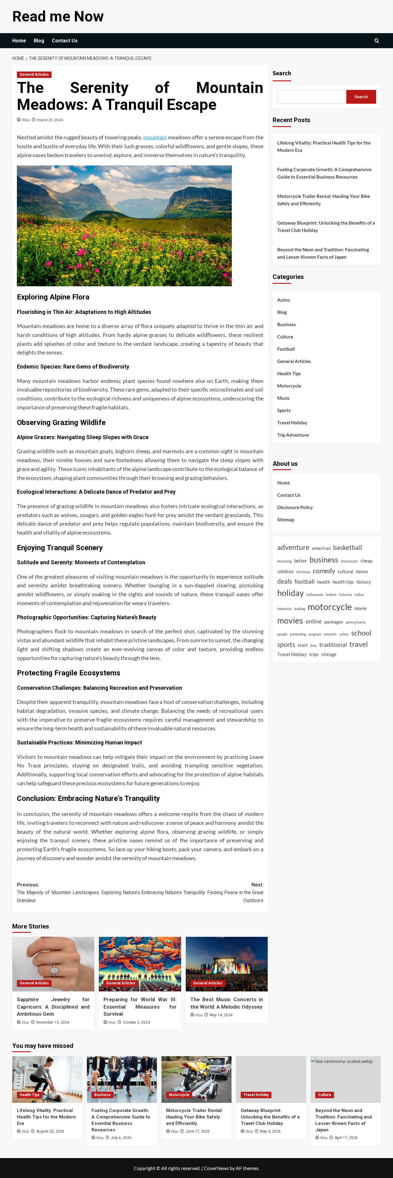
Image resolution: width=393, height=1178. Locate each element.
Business (286, 324)
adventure (293, 547)
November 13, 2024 (52, 1022)
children (285, 571)
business (323, 559)
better (300, 560)
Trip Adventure (293, 435)
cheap (366, 560)
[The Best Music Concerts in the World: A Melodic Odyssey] (227, 964)
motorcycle (330, 606)
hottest (331, 595)
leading (299, 609)
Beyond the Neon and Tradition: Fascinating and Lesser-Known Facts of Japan (323, 253)
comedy (324, 571)
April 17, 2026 (346, 1138)
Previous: (78, 892)
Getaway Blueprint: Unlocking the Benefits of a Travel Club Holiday (326, 226)
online (313, 621)
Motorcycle (289, 385)
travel (358, 644)
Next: (202, 892)
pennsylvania (356, 622)
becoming (284, 561)
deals (284, 581)
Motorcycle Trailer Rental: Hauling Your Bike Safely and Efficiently (323, 199)
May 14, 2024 (221, 1015)
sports (286, 644)
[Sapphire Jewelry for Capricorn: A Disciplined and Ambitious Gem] (53, 964)
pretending (298, 634)
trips (314, 654)
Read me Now (58, 16)
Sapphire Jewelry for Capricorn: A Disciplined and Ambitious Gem (53, 1006)
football (304, 581)
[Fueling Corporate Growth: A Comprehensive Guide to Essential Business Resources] (122, 1079)
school (361, 632)
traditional (333, 644)
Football (286, 349)
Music (283, 398)
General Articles (34, 74)
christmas (303, 572)
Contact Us (65, 41)
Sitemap (285, 519)
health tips (343, 582)
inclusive (345, 595)
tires (313, 645)
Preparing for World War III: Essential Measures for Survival (139, 1006)
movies (290, 620)
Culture (285, 336)
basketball (347, 547)
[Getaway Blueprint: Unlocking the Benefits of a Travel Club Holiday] (271, 1079)
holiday (290, 593)
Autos (283, 300)
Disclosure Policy (295, 507)
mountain (155, 137)
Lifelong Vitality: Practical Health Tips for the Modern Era (324, 146)
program (315, 634)
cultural (345, 571)
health (323, 582)
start (303, 645)
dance (362, 571)
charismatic (349, 561)
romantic (330, 634)
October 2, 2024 (136, 1022)
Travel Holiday (292, 422)
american (321, 548)
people (282, 634)
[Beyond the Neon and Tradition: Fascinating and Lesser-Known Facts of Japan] (346, 1079)
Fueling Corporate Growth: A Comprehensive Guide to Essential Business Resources (324, 173)
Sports (284, 410)
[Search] (377, 40)
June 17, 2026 (197, 1131)
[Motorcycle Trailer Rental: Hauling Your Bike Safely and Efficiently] (196, 1079)
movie (360, 608)
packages (333, 621)
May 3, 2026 (270, 1131)
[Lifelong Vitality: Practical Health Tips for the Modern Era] (47, 1079)
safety (344, 634)
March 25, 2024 (50, 120)
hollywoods (314, 595)
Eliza (26, 120)
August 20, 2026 (50, 1131)
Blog (39, 41)
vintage (329, 654)
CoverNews (216, 1168)
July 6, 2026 (121, 1138)
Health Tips (289, 373)
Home (19, 41)
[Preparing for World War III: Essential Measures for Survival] (140, 964)
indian (359, 595)
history (363, 582)
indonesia (284, 609)
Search (282, 73)
